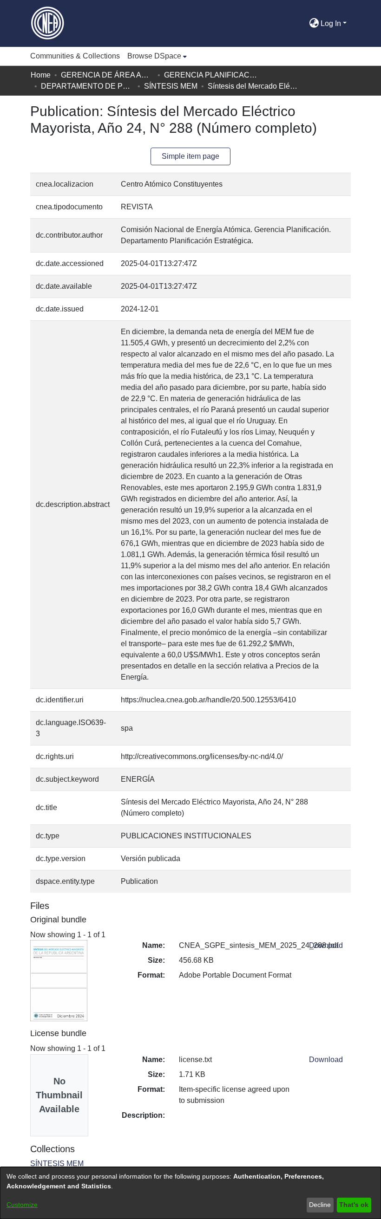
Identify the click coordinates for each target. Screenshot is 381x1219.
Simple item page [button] (190, 156)
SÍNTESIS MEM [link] (170, 86)
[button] (302, 23)
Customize (22, 1204)
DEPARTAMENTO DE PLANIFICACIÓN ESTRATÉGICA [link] (87, 86)
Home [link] (41, 75)
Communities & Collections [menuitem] (75, 56)
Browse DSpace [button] (154, 56)
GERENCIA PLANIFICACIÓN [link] (210, 75)
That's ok (353, 1204)
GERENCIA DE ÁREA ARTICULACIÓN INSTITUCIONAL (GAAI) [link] (107, 75)
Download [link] (326, 945)
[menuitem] (157, 56)
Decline (320, 1204)
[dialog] (190, 1193)
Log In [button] (332, 23)
